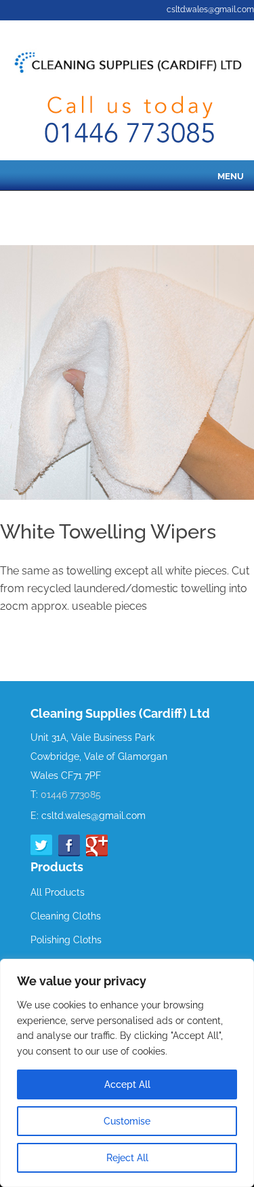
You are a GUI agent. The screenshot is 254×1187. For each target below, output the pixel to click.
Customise (127, 1121)
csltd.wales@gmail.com (210, 9)
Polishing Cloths (66, 939)
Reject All (127, 1157)
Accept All (127, 1084)
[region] (127, 1073)
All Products (57, 892)
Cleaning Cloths (65, 916)
